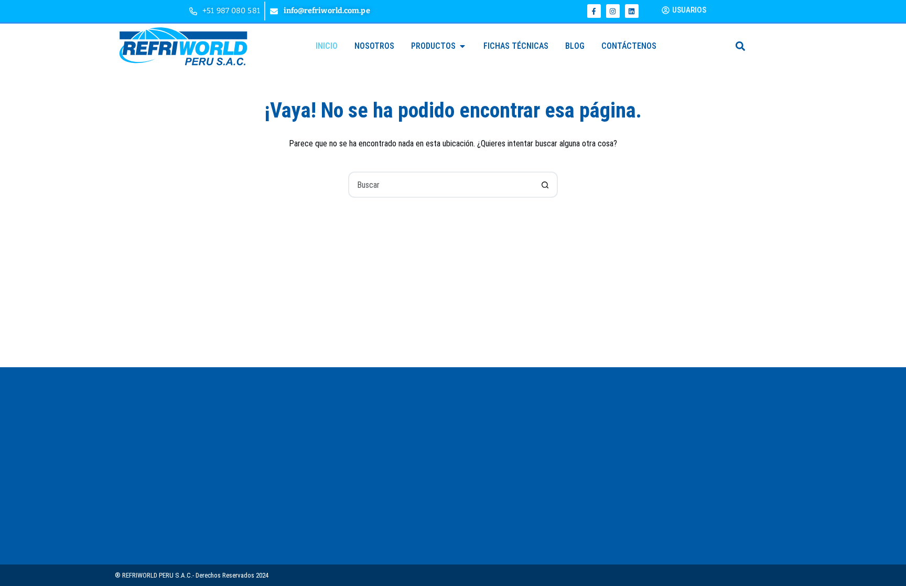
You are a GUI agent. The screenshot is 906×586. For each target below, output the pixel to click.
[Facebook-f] (594, 11)
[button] (740, 46)
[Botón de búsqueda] (545, 185)
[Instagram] (613, 11)
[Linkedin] (632, 11)
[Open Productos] (462, 46)
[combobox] (441, 185)
